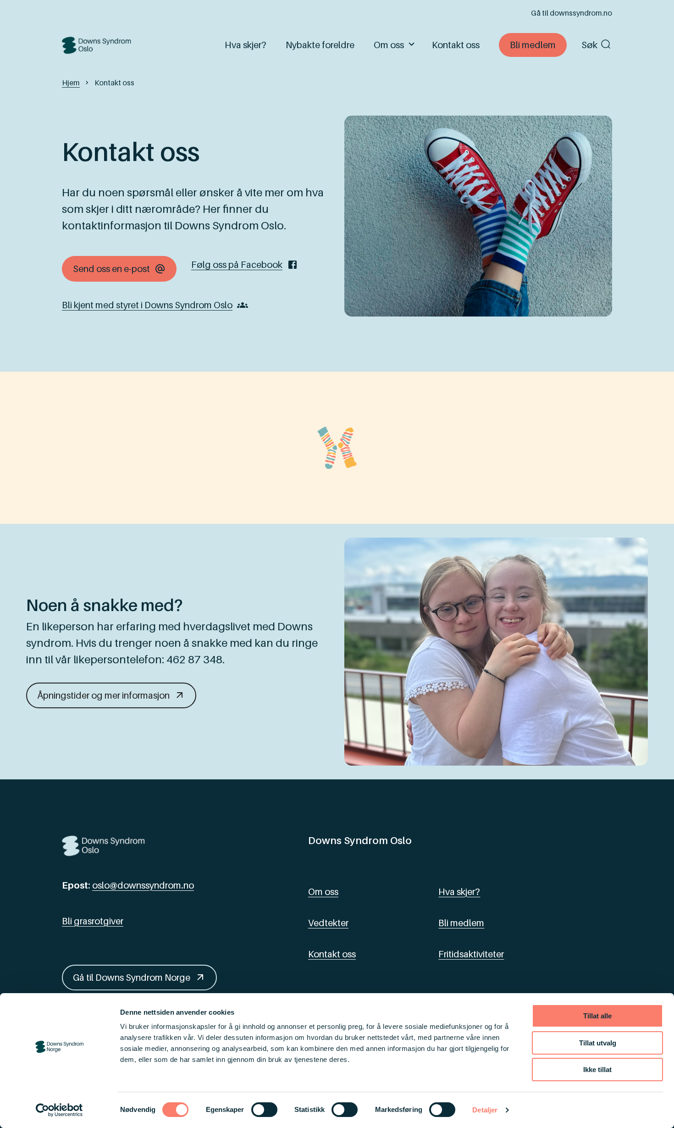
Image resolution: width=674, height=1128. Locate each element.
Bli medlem (533, 44)
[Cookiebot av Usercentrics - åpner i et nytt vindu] (59, 1110)
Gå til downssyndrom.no (571, 12)
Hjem (71, 82)
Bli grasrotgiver (92, 921)
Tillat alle (597, 1016)
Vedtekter (328, 923)
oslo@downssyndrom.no (143, 885)
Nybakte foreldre (320, 44)
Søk (589, 44)
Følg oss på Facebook (236, 264)
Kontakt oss (456, 44)
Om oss (389, 44)
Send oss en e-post (111, 268)
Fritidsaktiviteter (471, 954)
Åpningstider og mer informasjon (103, 695)
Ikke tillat (597, 1069)
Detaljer (484, 1110)
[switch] (264, 1109)
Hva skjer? (245, 44)
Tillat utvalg (597, 1043)
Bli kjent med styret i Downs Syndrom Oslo (147, 305)
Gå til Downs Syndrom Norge (131, 977)
